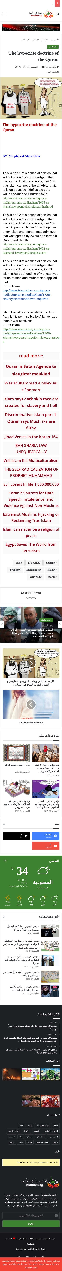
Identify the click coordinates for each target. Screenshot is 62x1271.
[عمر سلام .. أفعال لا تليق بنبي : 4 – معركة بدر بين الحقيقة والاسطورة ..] (46, 753)
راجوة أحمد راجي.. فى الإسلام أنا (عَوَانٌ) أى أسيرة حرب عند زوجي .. (17, 804)
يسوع (12, 1142)
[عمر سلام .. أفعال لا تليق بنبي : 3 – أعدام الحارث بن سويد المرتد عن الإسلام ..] (50, 1101)
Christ (55, 1125)
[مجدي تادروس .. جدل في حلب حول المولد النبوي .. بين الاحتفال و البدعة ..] (31, 1074)
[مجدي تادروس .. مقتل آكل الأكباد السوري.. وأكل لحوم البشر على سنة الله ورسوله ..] (11, 1088)
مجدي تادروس (42, 1142)
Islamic (51, 569)
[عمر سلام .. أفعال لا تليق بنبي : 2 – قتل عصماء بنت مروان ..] (31, 1101)
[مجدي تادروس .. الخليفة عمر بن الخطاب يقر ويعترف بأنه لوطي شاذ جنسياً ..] (50, 960)
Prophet (14, 569)
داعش (55, 1142)
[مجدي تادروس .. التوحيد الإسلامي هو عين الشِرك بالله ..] (50, 977)
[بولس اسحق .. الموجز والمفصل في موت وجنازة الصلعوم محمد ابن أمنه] (46, 789)
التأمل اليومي (13, 1131)
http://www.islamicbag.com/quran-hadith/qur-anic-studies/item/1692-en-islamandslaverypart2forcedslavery (26, 248)
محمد (29, 1142)
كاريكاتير (25, 40)
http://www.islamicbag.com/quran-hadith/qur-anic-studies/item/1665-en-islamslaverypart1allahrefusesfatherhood (28, 202)
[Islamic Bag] (41, 14)
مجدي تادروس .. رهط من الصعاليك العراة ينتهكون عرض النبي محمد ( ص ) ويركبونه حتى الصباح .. (21, 944)
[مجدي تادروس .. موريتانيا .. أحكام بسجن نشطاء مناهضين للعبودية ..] (50, 1088)
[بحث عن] (58, 15)
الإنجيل (26, 1131)
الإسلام (36, 1131)
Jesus (30, 1125)
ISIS (18, 562)
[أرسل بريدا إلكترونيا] (43, 67)
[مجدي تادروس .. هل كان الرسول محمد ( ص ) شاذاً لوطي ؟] (50, 931)
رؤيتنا (43, 1249)
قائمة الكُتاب (33, 1249)
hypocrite (33, 562)
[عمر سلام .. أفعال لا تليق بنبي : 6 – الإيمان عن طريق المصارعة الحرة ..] (11, 1101)
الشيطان (40, 1137)
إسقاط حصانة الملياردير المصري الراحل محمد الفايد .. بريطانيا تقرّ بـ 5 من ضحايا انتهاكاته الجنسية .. (31, 632)
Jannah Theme (8, 1261)
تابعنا (57, 1151)
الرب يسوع (53, 1137)
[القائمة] (4, 15)
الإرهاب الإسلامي (51, 1131)
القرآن (29, 1137)
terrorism (35, 576)
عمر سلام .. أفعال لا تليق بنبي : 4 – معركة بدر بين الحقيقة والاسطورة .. (47, 768)
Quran (51, 576)
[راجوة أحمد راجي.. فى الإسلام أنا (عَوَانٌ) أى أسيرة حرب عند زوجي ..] (16, 789)
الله (20, 1137)
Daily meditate (42, 1125)
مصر (21, 1142)
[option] (31, 625)
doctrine (50, 562)
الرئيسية (52, 40)
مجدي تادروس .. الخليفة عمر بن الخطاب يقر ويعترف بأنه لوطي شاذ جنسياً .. (22, 960)
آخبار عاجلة (46, 620)
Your (21, 1125)
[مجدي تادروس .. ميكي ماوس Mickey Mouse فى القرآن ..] (50, 991)
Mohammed (33, 569)
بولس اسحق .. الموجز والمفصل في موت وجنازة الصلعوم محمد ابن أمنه (47, 804)
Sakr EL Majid (50, 67)
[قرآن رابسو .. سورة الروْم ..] (16, 753)
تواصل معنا (21, 1249)
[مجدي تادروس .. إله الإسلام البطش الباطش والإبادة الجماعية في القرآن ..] (50, 1074)
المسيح (11, 1137)
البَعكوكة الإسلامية (39, 40)
